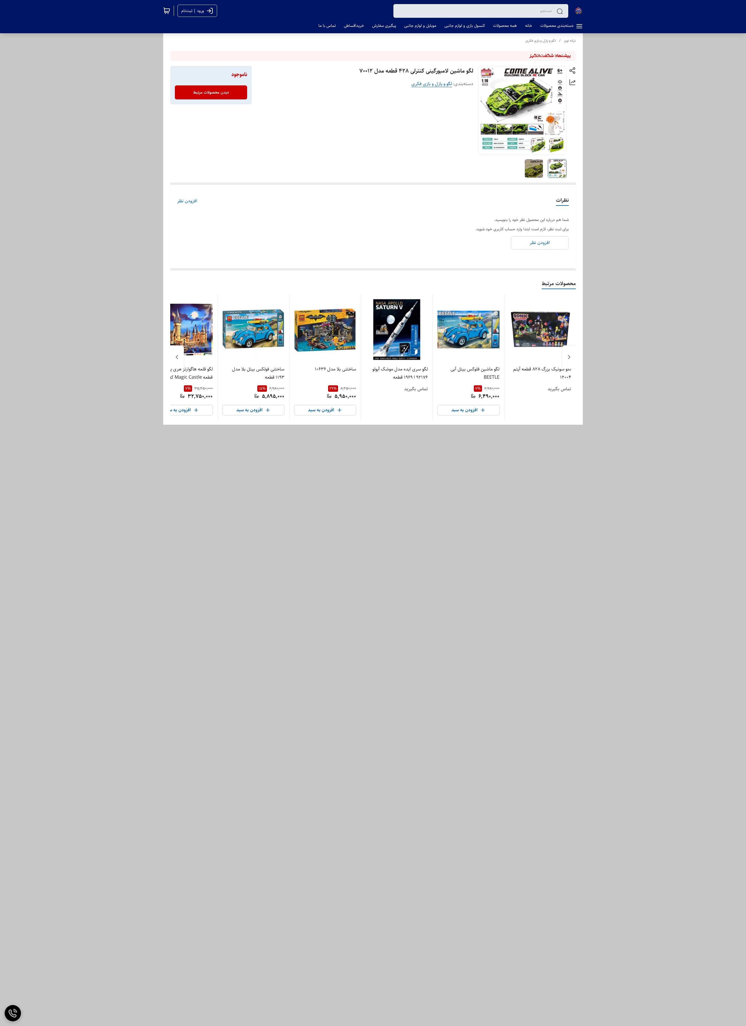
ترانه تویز (570, 40)
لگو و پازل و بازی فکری (540, 40)
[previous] (569, 357)
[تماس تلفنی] (13, 1013)
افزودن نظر (187, 201)
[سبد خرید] (166, 10)
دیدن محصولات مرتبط (211, 92)
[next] (177, 357)
